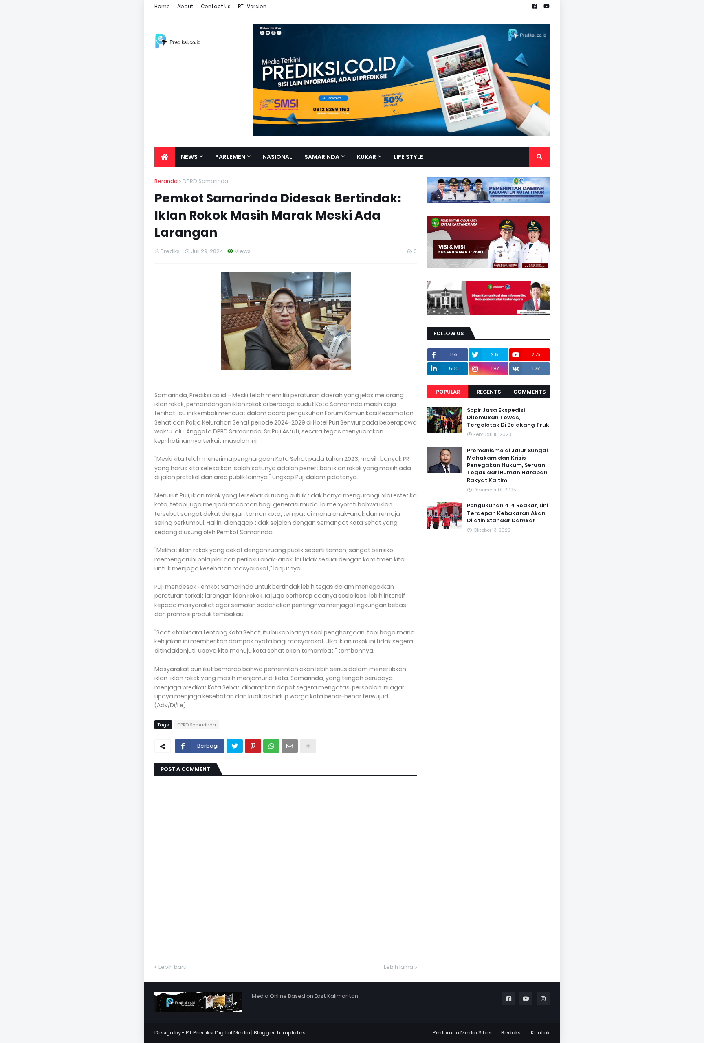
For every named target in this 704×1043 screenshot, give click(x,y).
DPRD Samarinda (205, 181)
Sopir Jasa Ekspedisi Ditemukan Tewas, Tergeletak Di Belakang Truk (508, 418)
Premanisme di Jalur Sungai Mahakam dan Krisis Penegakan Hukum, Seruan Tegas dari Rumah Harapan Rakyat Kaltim (507, 465)
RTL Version (252, 6)
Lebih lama (398, 967)
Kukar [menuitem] (366, 157)
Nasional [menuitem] (277, 157)
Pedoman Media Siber (462, 1032)
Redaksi (511, 1032)
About (185, 6)
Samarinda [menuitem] (321, 157)
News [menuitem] (189, 157)
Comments (529, 392)
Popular (448, 392)
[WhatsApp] (271, 746)
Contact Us (216, 6)
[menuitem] (164, 157)
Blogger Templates (280, 1032)
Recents (489, 392)
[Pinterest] (253, 746)
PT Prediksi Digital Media (218, 1032)
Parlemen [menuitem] (230, 157)
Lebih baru (172, 967)
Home (162, 6)
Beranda (166, 181)
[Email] (290, 746)
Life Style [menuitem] (408, 157)
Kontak (540, 1032)
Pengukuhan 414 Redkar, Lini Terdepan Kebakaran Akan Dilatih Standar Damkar (507, 513)
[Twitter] (235, 746)
